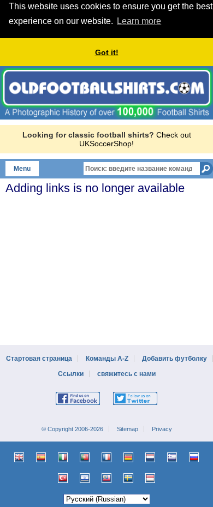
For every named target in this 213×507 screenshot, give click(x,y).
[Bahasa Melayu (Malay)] (106, 478)
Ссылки (71, 374)
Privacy (162, 429)
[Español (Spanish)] (41, 457)
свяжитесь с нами (126, 374)
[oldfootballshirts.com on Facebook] (78, 402)
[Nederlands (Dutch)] (150, 457)
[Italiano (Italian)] (63, 457)
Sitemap (127, 429)
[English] (19, 457)
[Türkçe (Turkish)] (63, 478)
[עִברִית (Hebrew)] (85, 478)
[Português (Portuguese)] (85, 457)
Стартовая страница (39, 358)
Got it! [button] (107, 52)
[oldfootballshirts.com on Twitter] (135, 402)
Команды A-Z (107, 358)
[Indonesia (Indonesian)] (150, 478)
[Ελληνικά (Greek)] (172, 457)
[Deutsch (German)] (128, 457)
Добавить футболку (174, 358)
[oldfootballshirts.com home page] (106, 116)
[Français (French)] (106, 457)
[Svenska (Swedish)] (128, 478)
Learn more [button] (139, 21)
